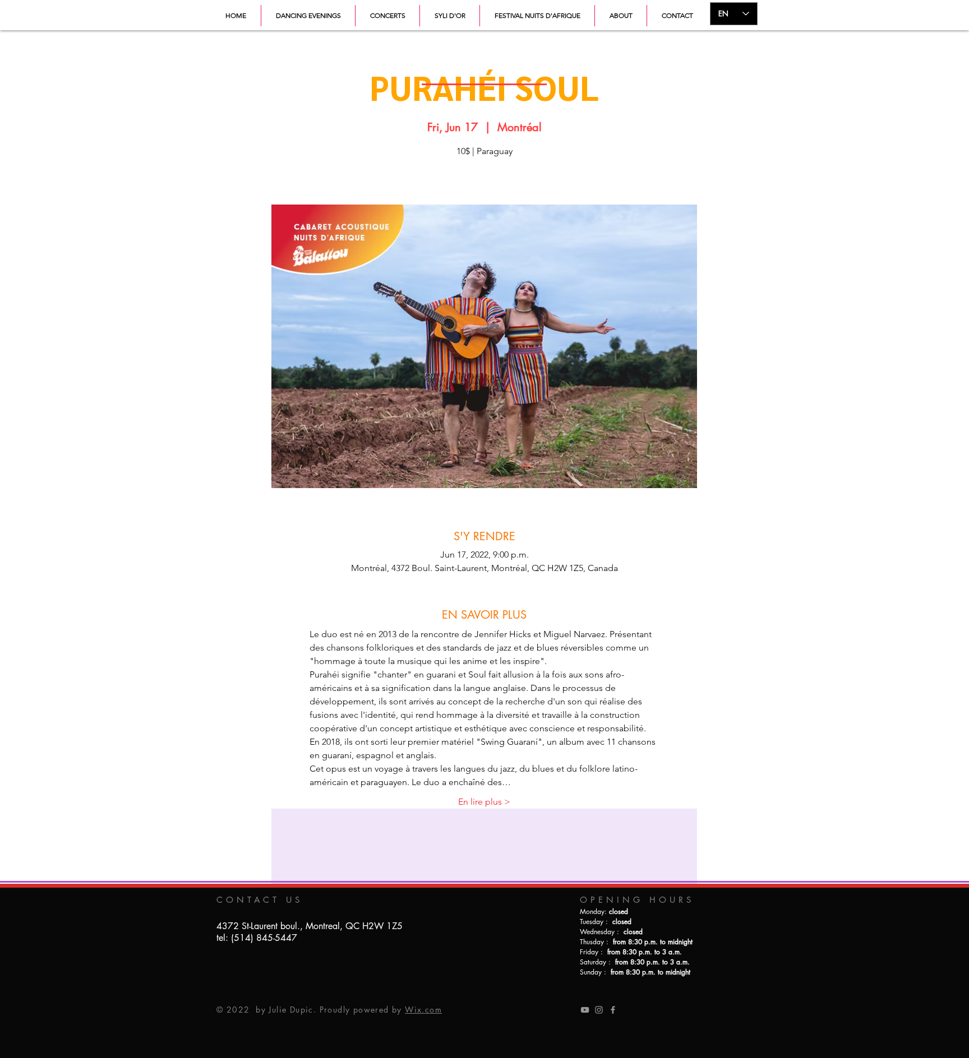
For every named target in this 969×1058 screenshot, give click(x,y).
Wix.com (423, 1009)
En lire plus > (484, 801)
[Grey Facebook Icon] (613, 1010)
